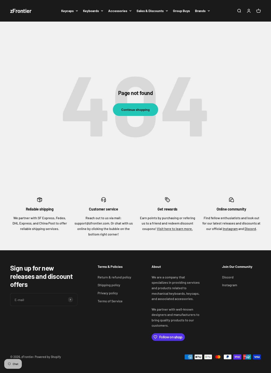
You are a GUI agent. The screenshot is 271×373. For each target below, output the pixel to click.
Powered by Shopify (48, 357)
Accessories (117, 11)
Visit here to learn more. (175, 229)
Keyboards (91, 11)
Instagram (230, 229)
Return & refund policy (114, 277)
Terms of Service (110, 301)
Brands (200, 11)
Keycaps (67, 11)
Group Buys (181, 11)
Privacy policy (108, 293)
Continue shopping (135, 109)
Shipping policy (109, 285)
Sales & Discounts (150, 11)
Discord (250, 229)
